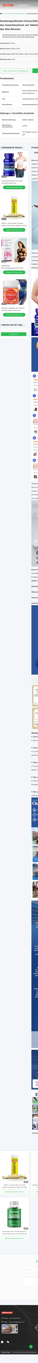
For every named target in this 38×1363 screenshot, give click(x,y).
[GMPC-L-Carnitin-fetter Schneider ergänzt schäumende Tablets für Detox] (14, 1167)
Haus (4, 13)
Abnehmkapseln (20, 13)
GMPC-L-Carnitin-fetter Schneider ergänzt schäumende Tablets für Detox (14, 1186)
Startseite (23, 5)
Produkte (34, 5)
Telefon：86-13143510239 (12, 1318)
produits (10, 13)
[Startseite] (8, 5)
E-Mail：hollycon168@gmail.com (14, 1322)
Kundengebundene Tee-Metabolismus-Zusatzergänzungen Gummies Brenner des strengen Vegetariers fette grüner (14, 1233)
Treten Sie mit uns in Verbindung (14, 71)
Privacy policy (5, 1352)
